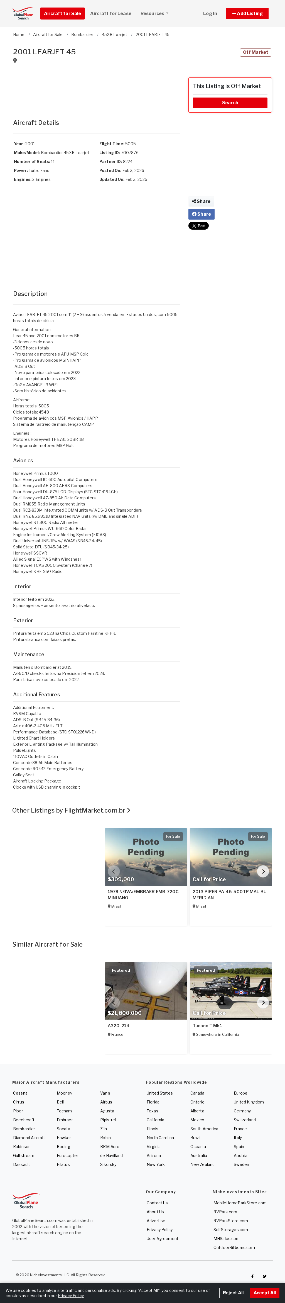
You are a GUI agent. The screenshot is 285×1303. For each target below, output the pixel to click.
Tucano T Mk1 (207, 1025)
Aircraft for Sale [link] (62, 13)
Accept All (265, 1292)
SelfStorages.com (230, 1229)
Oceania (198, 1146)
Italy (238, 1137)
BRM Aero (109, 1146)
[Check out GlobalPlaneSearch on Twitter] (265, 1276)
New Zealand (202, 1164)
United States (160, 1093)
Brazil (195, 1137)
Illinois (152, 1128)
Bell (60, 1102)
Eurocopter (67, 1155)
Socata (63, 1128)
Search (230, 102)
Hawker (64, 1137)
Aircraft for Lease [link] (110, 13)
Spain (239, 1146)
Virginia (154, 1146)
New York (156, 1164)
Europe (240, 1093)
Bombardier (24, 1128)
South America (204, 1128)
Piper (18, 1110)
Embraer (65, 1119)
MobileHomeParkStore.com (240, 1202)
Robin (105, 1137)
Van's (105, 1093)
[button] (247, 14)
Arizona (154, 1155)
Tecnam (64, 1110)
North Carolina (160, 1137)
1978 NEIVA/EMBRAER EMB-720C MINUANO (143, 894)
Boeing (63, 1146)
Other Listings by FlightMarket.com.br (69, 810)
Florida (153, 1102)
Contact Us (157, 1202)
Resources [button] (153, 13)
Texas (152, 1110)
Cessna (20, 1093)
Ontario (197, 1102)
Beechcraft (24, 1119)
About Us (155, 1211)
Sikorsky (108, 1164)
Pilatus (63, 1164)
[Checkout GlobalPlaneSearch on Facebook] (252, 1276)
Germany (242, 1110)
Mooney (64, 1093)
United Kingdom (249, 1102)
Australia (198, 1155)
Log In (210, 13)
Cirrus (18, 1102)
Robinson (22, 1146)
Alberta (197, 1110)
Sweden (241, 1164)
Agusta (107, 1110)
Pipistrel (108, 1119)
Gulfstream (23, 1155)
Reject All (233, 1292)
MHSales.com (226, 1238)
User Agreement (162, 1238)
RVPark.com (225, 1211)
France (240, 1128)
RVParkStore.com (230, 1220)
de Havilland (111, 1155)
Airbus (106, 1102)
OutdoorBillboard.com (234, 1247)
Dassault (21, 1164)
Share (203, 201)
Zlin (103, 1128)
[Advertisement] (96, 91)
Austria (240, 1155)
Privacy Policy (160, 1229)
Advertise (156, 1220)
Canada (197, 1093)
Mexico (197, 1119)
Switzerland (245, 1119)
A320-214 (118, 1025)
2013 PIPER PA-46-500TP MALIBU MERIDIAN (230, 894)
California (155, 1119)
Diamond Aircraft (29, 1137)
